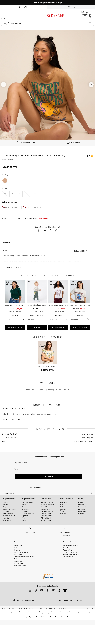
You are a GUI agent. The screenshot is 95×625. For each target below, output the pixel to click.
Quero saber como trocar (11, 420)
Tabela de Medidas (33, 207)
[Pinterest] (35, 590)
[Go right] (91, 84)
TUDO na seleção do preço (47, 3)
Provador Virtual (12, 207)
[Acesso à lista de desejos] (84, 17)
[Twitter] (53, 590)
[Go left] (3, 84)
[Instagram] (30, 590)
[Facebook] (47, 590)
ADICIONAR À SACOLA (15, 327)
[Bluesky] (65, 590)
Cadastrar (48, 476)
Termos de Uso (46, 612)
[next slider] (1, 306)
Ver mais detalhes (11, 268)
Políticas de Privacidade (33, 612)
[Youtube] (41, 590)
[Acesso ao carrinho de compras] (90, 17)
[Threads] (59, 590)
